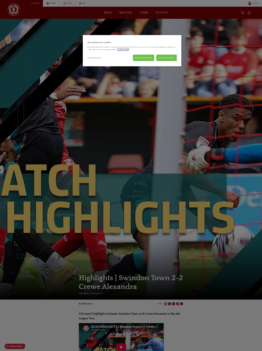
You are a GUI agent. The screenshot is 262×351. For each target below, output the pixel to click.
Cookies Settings (94, 58)
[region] (132, 50)
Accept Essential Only (144, 58)
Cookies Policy (123, 50)
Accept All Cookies (166, 58)
